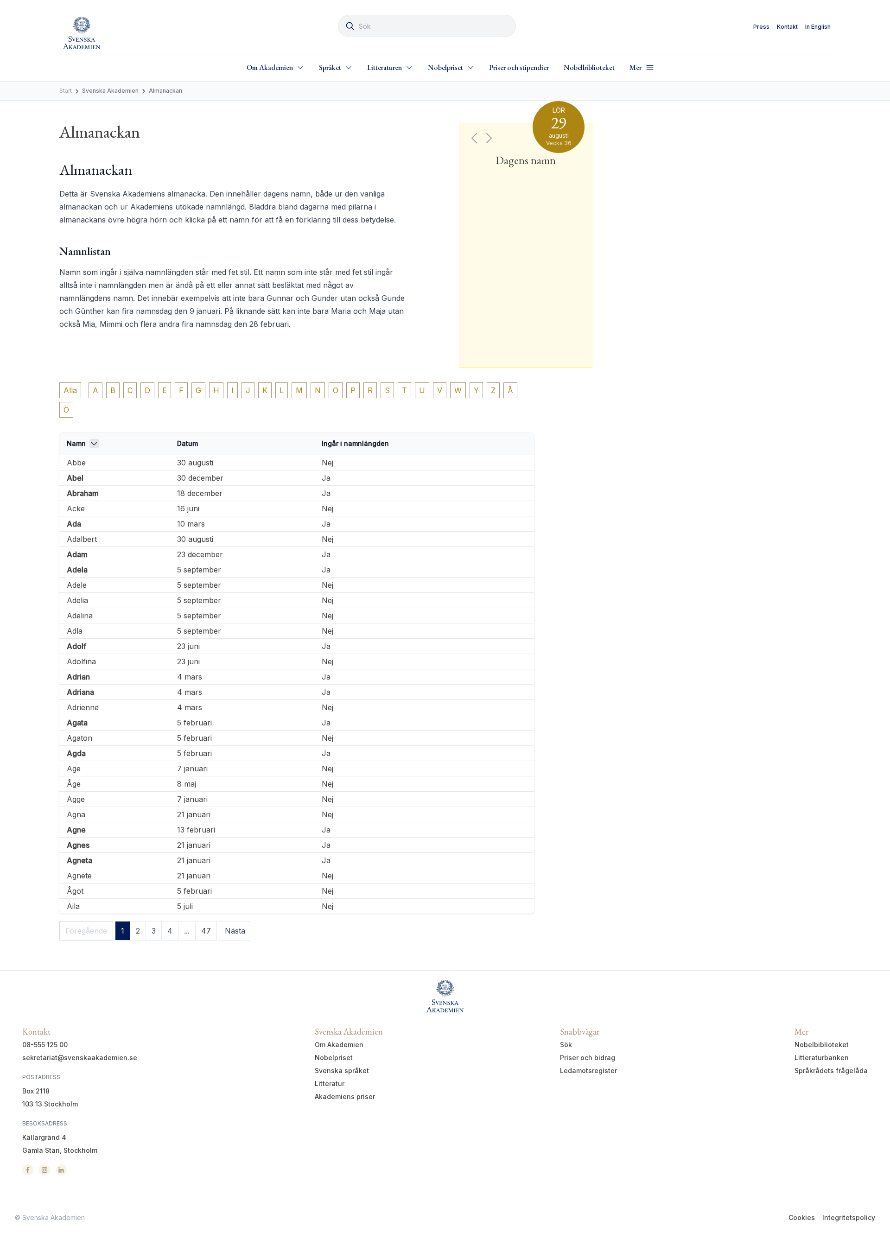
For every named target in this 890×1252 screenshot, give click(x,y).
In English (818, 26)
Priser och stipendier (519, 67)
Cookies (801, 1217)
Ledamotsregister (588, 1070)
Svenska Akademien (110, 90)
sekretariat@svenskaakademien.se (79, 1057)
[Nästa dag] (489, 138)
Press (761, 26)
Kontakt (787, 26)
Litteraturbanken (822, 1057)
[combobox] (427, 26)
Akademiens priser (345, 1096)
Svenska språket (342, 1070)
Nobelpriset (334, 1057)
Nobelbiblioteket (589, 67)
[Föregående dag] (474, 138)
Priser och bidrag (587, 1057)
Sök (566, 1045)
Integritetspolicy (848, 1217)
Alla (70, 390)
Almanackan (165, 90)
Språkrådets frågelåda (831, 1070)
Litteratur (329, 1083)
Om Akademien (339, 1045)
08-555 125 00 (45, 1045)
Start (65, 90)
